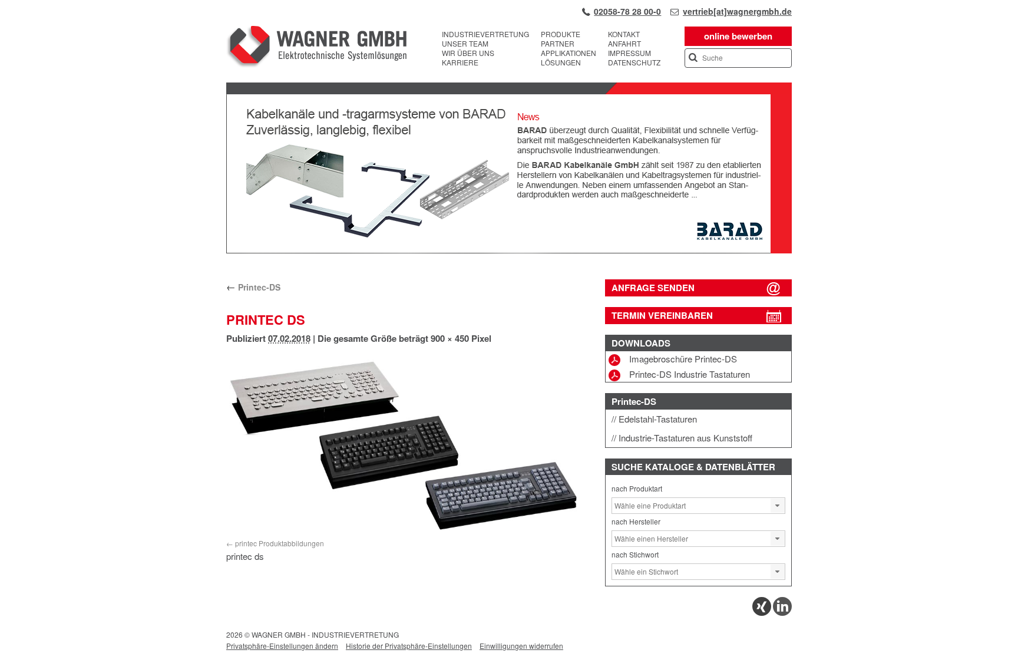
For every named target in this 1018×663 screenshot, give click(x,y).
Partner (557, 43)
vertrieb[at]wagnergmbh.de (737, 11)
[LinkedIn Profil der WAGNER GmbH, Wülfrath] (782, 613)
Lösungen (561, 62)
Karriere (460, 62)
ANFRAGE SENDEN (653, 287)
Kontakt (624, 34)
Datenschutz (634, 62)
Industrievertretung (485, 34)
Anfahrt (624, 43)
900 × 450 (450, 338)
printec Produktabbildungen (279, 543)
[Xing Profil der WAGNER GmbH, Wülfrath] (761, 613)
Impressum (629, 53)
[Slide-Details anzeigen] (509, 250)
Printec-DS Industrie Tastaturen (689, 374)
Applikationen (568, 53)
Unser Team (465, 43)
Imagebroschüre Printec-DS (683, 358)
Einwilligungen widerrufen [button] (521, 646)
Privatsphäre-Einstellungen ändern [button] (282, 646)
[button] (778, 506)
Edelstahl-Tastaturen (658, 419)
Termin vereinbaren (662, 315)
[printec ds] (407, 443)
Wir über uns (468, 53)
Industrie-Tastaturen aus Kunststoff (685, 437)
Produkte (560, 34)
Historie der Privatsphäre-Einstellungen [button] (409, 646)
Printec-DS (253, 287)
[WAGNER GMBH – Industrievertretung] (316, 48)
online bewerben (738, 35)
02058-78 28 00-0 (627, 11)
